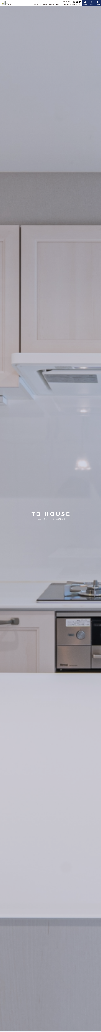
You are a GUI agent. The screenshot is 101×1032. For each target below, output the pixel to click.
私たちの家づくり (36, 4)
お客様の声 (51, 4)
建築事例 (45, 4)
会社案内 (78, 4)
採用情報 (72, 4)
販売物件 (66, 4)
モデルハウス (59, 4)
